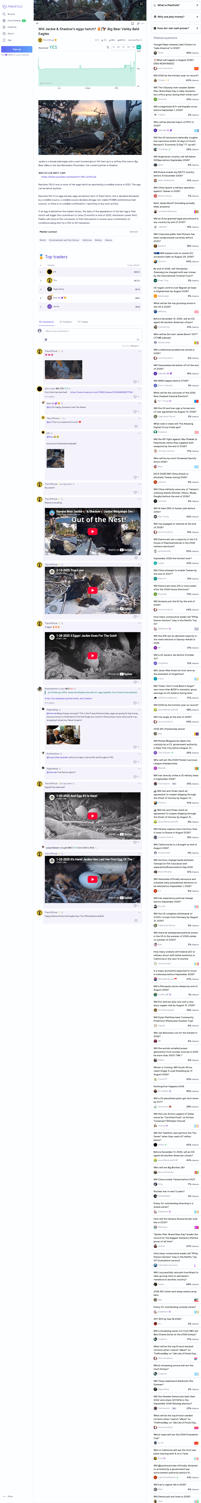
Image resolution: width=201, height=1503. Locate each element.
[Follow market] (133, 23)
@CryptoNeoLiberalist (57, 757)
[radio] (114, 47)
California (87, 240)
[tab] (46, 322)
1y (62, 351)
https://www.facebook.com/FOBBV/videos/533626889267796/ (101, 392)
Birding (98, 240)
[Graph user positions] (108, 47)
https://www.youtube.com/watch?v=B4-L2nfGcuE (68, 176)
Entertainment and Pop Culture (64, 240)
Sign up (17, 49)
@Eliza (50, 437)
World (42, 240)
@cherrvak (52, 713)
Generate (133, 231)
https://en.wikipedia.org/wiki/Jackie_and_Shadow (68, 698)
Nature (108, 240)
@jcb (49, 407)
